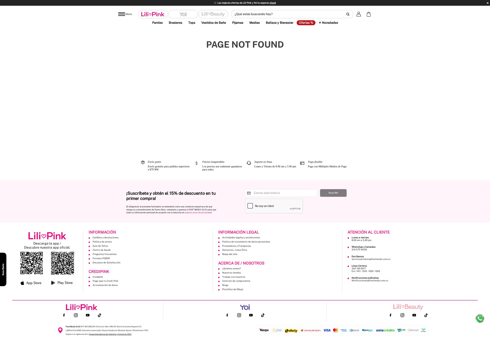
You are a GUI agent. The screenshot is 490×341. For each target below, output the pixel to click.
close (487, 3)
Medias (254, 22)
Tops (191, 22)
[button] (292, 14)
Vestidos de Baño (213, 22)
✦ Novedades (328, 22)
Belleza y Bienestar (279, 22)
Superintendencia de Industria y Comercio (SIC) (110, 334)
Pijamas (237, 22)
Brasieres (175, 22)
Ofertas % (306, 22)
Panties (157, 22)
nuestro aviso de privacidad (198, 212)
